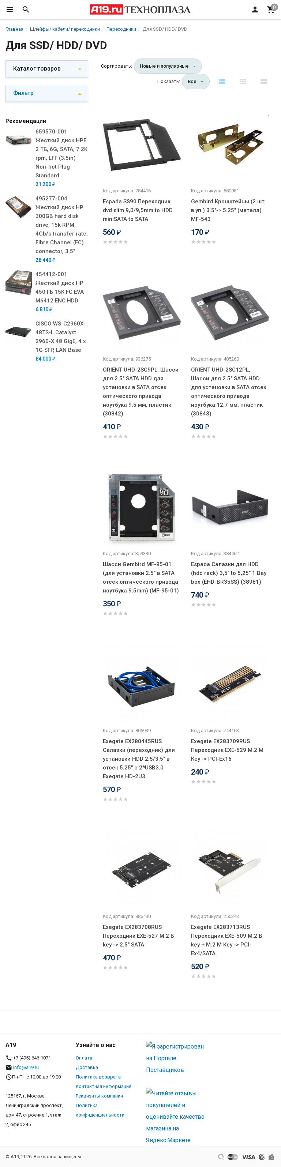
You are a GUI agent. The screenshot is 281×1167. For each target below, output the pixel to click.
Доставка (87, 1067)
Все (192, 81)
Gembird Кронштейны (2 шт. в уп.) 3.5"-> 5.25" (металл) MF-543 (228, 210)
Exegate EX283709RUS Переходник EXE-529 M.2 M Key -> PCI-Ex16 (227, 750)
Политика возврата (98, 1077)
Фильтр (23, 93)
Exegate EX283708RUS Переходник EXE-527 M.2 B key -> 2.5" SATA (138, 936)
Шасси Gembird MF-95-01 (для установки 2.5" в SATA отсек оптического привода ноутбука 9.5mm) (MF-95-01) (141, 577)
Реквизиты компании (99, 1096)
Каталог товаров (37, 68)
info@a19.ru (26, 1067)
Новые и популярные (164, 66)
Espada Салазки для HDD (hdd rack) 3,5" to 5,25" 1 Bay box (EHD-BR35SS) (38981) (228, 573)
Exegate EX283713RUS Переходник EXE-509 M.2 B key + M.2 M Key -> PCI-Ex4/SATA (226, 940)
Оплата (84, 1058)
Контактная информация (103, 1086)
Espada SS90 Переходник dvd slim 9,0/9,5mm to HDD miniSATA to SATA (138, 210)
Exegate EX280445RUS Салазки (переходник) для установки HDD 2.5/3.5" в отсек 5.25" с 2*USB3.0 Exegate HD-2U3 (139, 759)
